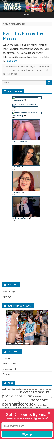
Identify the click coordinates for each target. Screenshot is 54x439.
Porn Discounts (12, 66)
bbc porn (16, 393)
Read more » (12, 60)
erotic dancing (46, 397)
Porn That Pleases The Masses (23, 36)
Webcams (7, 374)
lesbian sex (12, 73)
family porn (6, 401)
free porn (26, 401)
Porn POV (7, 296)
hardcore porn (19, 70)
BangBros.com (7, 393)
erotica (38, 396)
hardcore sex (32, 70)
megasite (21, 408)
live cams (14, 407)
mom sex (28, 408)
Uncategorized (9, 369)
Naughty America (39, 408)
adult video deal (9, 389)
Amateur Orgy (9, 291)
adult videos (20, 389)
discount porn (39, 66)
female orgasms (16, 401)
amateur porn (30, 389)
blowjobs (28, 66)
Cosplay (6, 358)
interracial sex (41, 405)
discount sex (22, 396)
